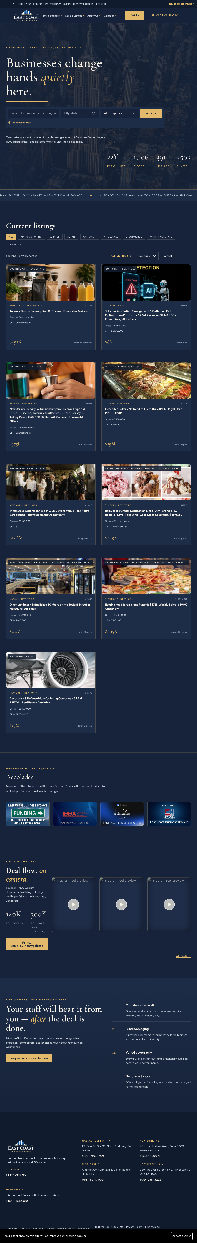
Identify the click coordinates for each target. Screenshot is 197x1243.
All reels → (183, 956)
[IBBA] (122, 814)
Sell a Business (73, 15)
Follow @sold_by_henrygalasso (26, 944)
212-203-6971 (150, 1156)
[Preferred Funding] (28, 814)
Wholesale (111, 236)
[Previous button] (12, 3)
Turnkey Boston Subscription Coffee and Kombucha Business (49, 311)
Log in (134, 15)
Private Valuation (165, 15)
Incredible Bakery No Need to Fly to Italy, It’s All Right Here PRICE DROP (143, 411)
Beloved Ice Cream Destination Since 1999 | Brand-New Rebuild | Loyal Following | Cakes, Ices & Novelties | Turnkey (143, 513)
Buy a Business (51, 15)
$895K (111, 631)
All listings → (121, 255)
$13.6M (16, 537)
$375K (15, 444)
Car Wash (89, 236)
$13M (15, 725)
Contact (109, 15)
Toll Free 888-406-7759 (109, 1227)
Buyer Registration (181, 4)
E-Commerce (134, 236)
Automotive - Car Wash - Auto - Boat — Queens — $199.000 (54, 195)
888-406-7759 (16, 1174)
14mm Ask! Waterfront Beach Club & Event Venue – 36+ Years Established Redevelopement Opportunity (49, 513)
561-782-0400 (93, 1180)
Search (151, 113)
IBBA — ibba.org (17, 1201)
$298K (111, 444)
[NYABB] (75, 814)
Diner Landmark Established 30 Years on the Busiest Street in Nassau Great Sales (50, 606)
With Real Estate (161, 236)
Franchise (15, 244)
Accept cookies (181, 1236)
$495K (16, 342)
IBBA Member (152, 1227)
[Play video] (73, 904)
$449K (111, 537)
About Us (92, 15)
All (11, 236)
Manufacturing (31, 236)
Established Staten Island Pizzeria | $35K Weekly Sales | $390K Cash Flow (146, 606)
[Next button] (8, 3)
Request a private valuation (29, 1058)
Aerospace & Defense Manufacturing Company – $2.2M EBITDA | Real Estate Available (46, 700)
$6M (109, 342)
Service (55, 236)
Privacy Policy (134, 1227)
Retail (71, 236)
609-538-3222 (150, 1180)
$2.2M (15, 631)
